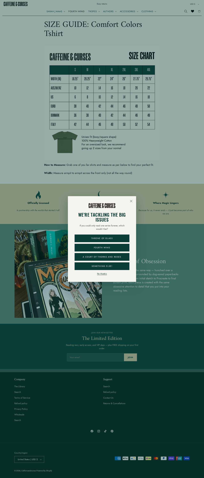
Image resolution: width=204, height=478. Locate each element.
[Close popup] (131, 201)
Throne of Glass (102, 238)
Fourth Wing (102, 247)
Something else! (102, 266)
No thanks (102, 274)
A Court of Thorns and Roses (102, 256)
